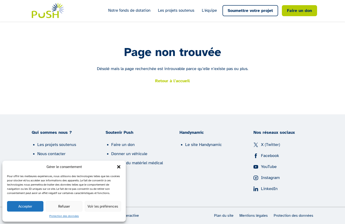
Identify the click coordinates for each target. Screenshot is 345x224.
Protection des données (64, 216)
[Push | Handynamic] (48, 10)
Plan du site (224, 215)
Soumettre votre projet (250, 10)
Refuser (64, 206)
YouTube (269, 166)
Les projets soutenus (176, 10)
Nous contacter (51, 153)
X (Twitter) (270, 144)
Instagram (270, 177)
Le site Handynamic (203, 144)
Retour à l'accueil (172, 80)
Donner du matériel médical (137, 162)
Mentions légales (253, 215)
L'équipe (209, 10)
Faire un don (299, 10)
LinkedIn (269, 188)
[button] (118, 166)
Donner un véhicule (129, 153)
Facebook (270, 155)
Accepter (25, 206)
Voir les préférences (103, 206)
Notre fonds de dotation (129, 10)
